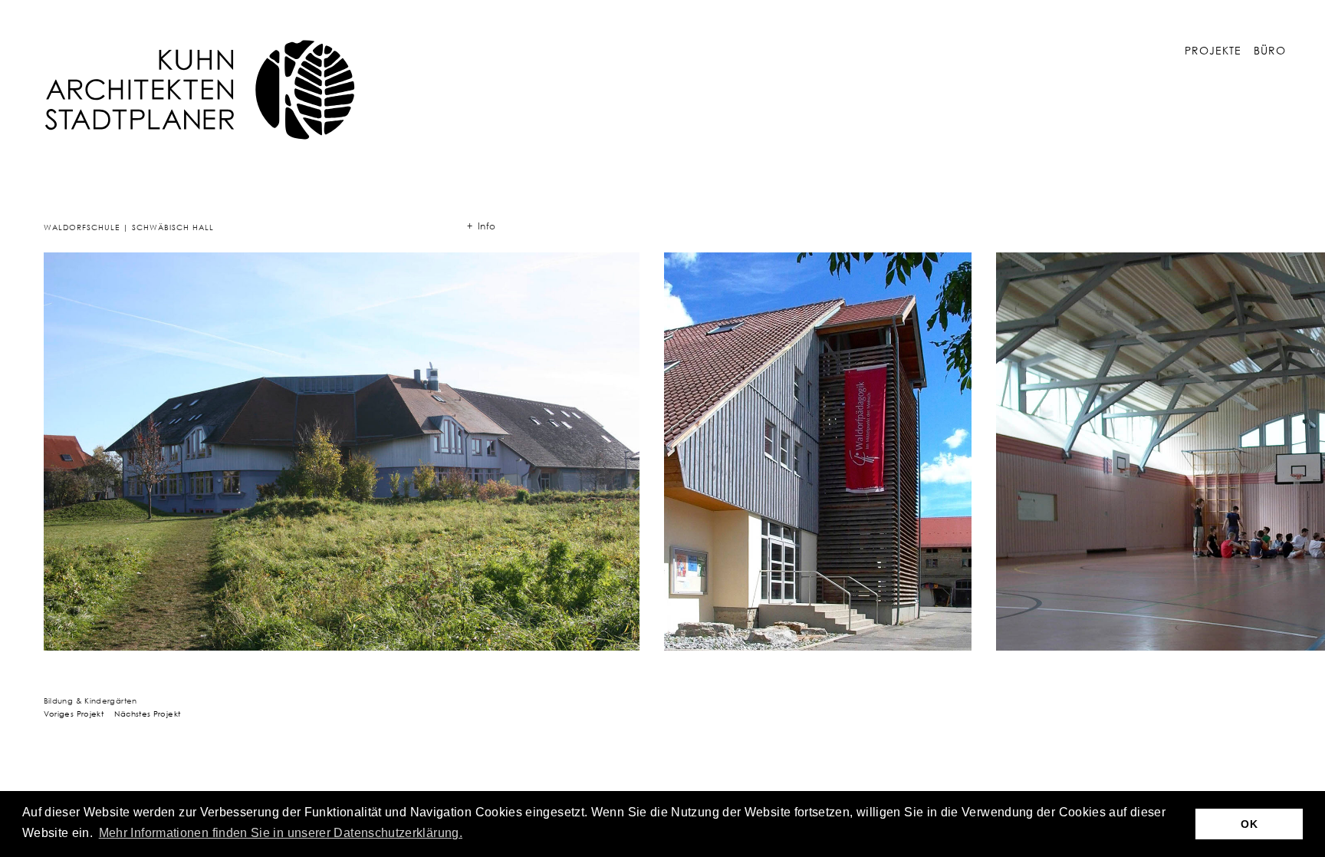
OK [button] (1249, 824)
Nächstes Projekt (147, 713)
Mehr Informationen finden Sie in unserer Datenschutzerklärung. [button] (280, 832)
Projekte (1213, 50)
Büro (1270, 50)
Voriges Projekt (74, 713)
